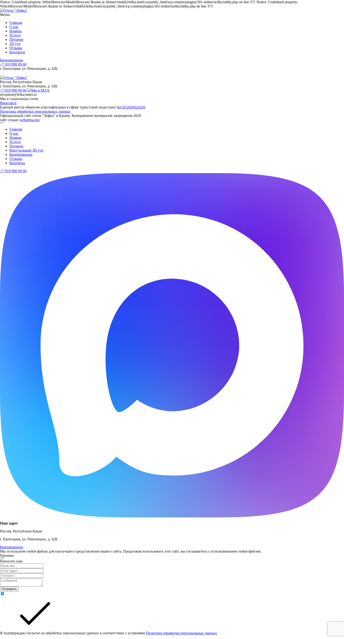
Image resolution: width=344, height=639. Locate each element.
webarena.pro (29, 120)
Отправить (9, 589)
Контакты (17, 52)
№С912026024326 (131, 107)
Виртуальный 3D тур (26, 150)
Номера (15, 31)
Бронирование (11, 60)
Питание (16, 39)
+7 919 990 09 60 (13, 64)
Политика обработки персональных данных (35, 111)
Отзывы (15, 48)
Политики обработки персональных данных (181, 633)
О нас (13, 27)
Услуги (15, 35)
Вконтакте (8, 103)
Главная (15, 23)
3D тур (14, 44)
